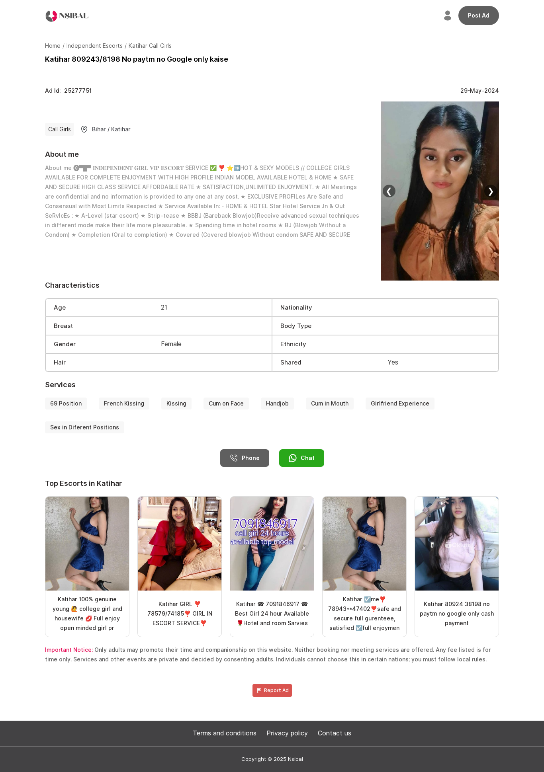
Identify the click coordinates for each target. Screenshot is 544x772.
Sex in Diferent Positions (84, 427)
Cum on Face (226, 403)
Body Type (295, 325)
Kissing (176, 403)
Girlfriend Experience (400, 403)
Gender (65, 344)
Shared (290, 362)
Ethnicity (293, 344)
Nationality (296, 307)
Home (53, 46)
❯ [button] (490, 191)
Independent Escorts (95, 46)
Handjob (277, 403)
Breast (63, 325)
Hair (60, 362)
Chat (308, 458)
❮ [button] (388, 191)
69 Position (66, 403)
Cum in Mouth (329, 403)
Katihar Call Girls (150, 46)
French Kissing (124, 403)
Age (60, 307)
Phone (251, 458)
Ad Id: (68, 91)
